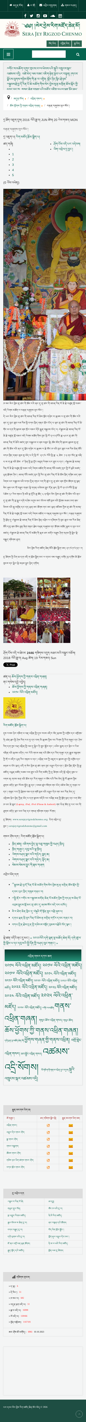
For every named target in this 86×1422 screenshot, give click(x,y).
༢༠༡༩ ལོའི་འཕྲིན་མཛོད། (19, 980)
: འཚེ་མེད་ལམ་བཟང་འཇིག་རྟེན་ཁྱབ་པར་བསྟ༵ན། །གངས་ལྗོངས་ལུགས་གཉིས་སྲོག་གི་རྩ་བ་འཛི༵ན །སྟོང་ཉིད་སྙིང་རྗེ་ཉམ (42, 74)
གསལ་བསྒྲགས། (13, 1146)
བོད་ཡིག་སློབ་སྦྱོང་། (56, 1230)
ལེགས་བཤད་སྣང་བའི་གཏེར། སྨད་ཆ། (30, 854)
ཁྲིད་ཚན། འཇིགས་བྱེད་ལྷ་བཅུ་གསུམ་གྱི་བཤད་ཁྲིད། (38, 844)
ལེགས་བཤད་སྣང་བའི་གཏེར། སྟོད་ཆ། (30, 859)
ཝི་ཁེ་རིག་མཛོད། (55, 1216)
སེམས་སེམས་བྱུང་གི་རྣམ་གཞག (28, 865)
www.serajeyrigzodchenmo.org (30, 820)
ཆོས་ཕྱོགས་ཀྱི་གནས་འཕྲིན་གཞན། (29, 676)
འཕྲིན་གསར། (12, 1125)
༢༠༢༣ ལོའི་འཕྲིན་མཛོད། (63, 987)
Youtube (45, 16)
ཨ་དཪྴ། (51, 1201)
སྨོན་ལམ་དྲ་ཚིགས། (56, 1250)
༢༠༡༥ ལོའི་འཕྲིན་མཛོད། (24, 965)
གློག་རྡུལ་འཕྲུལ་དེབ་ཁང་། (59, 1237)
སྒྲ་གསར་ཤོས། (12, 1139)
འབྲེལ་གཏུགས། (50, 6)
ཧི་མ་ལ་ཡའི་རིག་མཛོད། (58, 1243)
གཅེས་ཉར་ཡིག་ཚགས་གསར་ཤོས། (20, 1160)
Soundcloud (53, 16)
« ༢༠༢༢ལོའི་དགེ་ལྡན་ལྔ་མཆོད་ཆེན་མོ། (50, 938)
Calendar (60, 16)
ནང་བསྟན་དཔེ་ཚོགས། (57, 1223)
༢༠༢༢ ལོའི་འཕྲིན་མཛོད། (30, 987)
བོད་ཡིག (52, 44)
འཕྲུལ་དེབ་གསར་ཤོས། (15, 1132)
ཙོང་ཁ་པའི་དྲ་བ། (55, 1208)
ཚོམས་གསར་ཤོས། (14, 1153)
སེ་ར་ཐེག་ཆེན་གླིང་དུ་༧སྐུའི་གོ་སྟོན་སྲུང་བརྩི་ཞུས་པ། (37, 911)
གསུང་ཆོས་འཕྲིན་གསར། (51, 1020)
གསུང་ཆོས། (68, 1020)
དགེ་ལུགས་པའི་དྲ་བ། (16, 1237)
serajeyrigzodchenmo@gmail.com (28, 826)
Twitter (31, 16)
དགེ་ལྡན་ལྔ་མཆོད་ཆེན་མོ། (14, 1040)
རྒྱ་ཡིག (77, 44)
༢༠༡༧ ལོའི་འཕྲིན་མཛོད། (24, 973)
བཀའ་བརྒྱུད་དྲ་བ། (15, 1230)
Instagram (38, 16)
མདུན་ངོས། (17, 6)
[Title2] (53, 588)
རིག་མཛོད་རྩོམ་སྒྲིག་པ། (28, 137)
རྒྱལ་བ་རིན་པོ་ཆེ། (16, 1201)
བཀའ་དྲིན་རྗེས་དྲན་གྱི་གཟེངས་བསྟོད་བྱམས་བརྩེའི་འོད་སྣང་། (41, 924)
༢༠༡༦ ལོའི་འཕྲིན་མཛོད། (24, 692)
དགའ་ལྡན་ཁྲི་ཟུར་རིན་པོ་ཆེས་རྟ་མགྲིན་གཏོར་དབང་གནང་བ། (42, 918)
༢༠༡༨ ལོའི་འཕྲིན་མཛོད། (60, 973)
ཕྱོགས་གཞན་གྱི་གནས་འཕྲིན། (47, 1039)
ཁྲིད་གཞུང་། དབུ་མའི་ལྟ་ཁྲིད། (27, 849)
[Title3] (20, 610)
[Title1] (20, 588)
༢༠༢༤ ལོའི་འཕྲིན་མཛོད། (23, 996)
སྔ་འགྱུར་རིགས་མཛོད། (17, 1216)
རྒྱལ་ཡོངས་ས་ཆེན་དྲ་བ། (17, 1223)
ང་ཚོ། (32, 6)
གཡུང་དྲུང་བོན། (14, 1208)
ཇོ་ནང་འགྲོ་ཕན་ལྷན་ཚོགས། (19, 1243)
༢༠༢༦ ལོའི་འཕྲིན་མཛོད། (29, 1007)
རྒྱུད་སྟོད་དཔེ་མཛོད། (16, 1250)
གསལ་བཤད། (70, 6)
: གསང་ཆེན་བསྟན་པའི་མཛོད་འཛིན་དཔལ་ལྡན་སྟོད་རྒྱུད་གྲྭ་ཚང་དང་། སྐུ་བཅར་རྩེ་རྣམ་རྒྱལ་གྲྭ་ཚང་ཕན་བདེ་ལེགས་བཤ (42, 89)
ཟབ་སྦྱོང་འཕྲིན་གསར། (32, 1053)
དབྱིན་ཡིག (65, 44)
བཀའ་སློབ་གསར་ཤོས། (15, 1167)
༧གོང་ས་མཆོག (48, 1007)
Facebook (25, 16)
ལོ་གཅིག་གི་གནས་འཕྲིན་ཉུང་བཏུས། (55, 1069)
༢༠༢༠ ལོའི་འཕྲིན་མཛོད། (47, 980)
